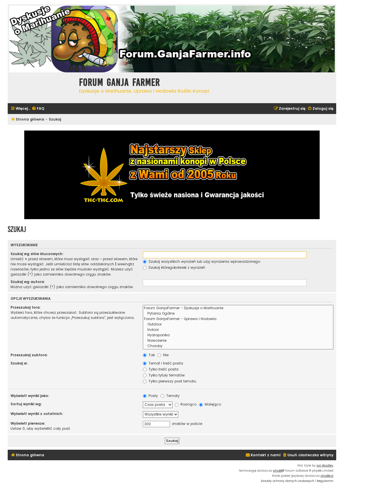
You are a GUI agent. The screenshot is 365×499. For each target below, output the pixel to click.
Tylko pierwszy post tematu (171, 381)
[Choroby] (238, 346)
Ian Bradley (325, 465)
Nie (165, 355)
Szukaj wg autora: (28, 281)
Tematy (172, 395)
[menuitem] (38, 109)
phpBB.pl (327, 476)
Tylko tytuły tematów (166, 375)
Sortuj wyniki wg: (26, 404)
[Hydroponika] (238, 335)
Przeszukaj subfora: (29, 355)
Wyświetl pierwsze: (28, 423)
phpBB (277, 471)
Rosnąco (187, 404)
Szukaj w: (19, 363)
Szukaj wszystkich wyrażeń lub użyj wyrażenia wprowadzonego (203, 261)
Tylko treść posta (163, 369)
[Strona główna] (42, 87)
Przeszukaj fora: (26, 307)
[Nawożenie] (238, 340)
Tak (151, 355)
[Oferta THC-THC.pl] (172, 175)
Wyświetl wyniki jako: (30, 395)
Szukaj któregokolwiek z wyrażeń (176, 267)
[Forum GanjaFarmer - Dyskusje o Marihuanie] (238, 308)
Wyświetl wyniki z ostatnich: (37, 413)
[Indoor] (238, 330)
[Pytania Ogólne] (238, 313)
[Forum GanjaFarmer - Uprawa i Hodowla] (238, 319)
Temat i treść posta (165, 363)
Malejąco (212, 404)
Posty (152, 395)
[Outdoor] (238, 324)
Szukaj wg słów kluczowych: (37, 253)
